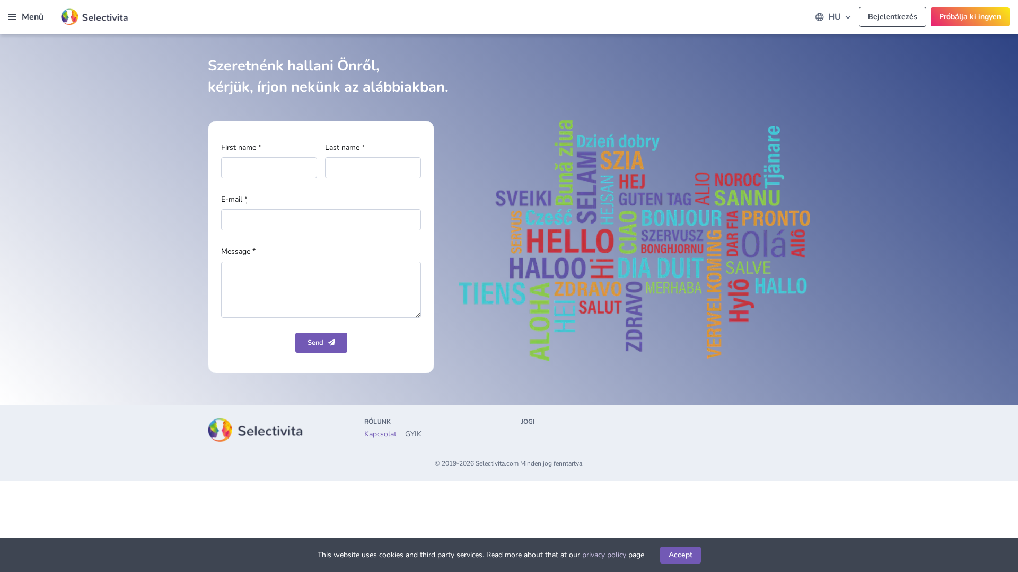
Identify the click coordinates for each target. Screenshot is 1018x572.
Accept (680, 555)
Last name (345, 147)
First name (241, 147)
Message (238, 251)
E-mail (234, 199)
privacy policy (604, 555)
